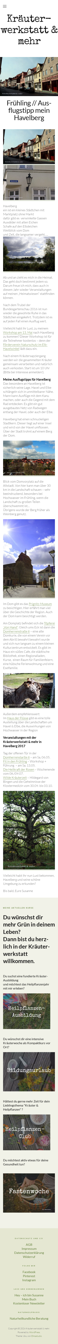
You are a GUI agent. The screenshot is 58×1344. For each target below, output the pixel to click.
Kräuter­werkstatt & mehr (29, 31)
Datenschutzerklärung (29, 1252)
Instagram (29, 1280)
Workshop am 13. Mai (17, 332)
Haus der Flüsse (17, 718)
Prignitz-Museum (40, 604)
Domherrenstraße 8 (16, 631)
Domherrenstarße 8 (16, 757)
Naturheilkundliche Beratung (29, 1318)
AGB (29, 1244)
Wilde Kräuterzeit (15, 777)
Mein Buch (29, 1299)
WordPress (34, 1332)
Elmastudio (36, 1336)
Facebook (29, 1272)
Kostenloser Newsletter (29, 1303)
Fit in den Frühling (15, 761)
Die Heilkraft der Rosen (18, 769)
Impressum (29, 1248)
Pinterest (29, 1276)
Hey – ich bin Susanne (29, 1295)
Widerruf (29, 1257)
